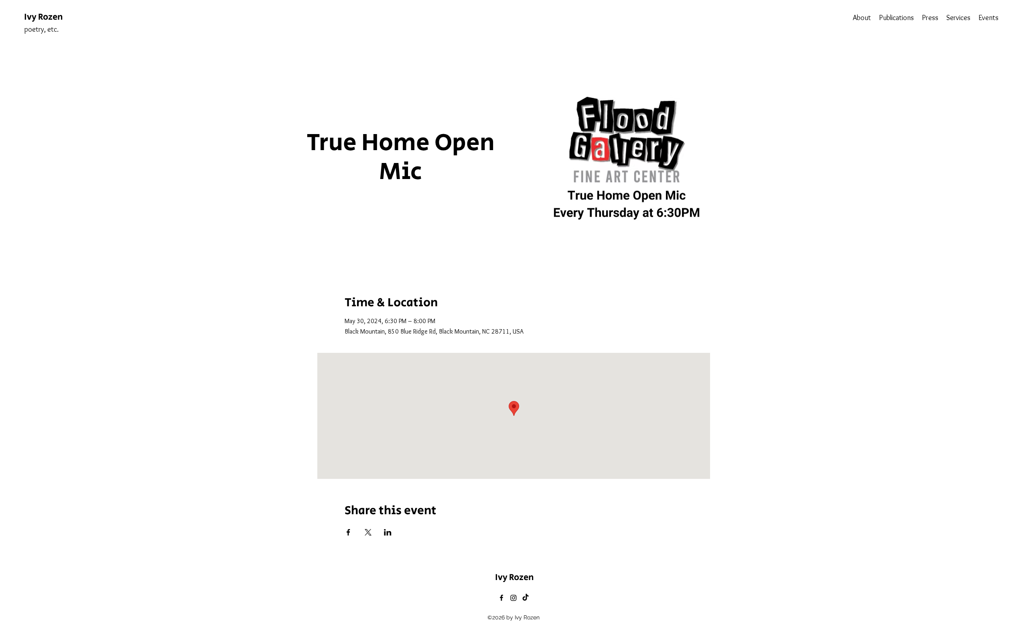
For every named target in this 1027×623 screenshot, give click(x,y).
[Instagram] (513, 598)
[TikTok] (526, 598)
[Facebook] (501, 598)
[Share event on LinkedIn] (388, 532)
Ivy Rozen (43, 17)
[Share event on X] (368, 532)
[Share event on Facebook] (348, 532)
